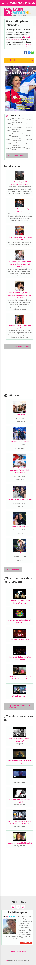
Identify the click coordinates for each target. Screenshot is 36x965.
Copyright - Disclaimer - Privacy (18, 951)
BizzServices (27, 960)
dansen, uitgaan (10, 39)
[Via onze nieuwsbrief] (13, 907)
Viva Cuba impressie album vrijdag (20, 526)
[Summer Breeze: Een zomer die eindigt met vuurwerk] (19, 203)
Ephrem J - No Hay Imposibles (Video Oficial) (20, 843)
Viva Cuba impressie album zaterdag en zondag (20, 499)
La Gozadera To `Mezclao (19, 553)
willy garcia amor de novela (19, 696)
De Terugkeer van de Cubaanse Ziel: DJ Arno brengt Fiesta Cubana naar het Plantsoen (20, 264)
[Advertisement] (18, 371)
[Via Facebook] (18, 907)
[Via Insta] (23, 907)
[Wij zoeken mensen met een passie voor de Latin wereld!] (19, 230)
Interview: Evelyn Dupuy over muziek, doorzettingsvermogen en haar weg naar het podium (19, 295)
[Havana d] (19, 175)
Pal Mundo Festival (20, 414)
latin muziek (26, 37)
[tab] (19, 60)
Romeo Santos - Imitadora (20, 780)
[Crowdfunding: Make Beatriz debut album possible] (19, 319)
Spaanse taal (19, 39)
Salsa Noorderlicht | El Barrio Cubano (19, 441)
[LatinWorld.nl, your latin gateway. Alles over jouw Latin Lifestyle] (7, 960)
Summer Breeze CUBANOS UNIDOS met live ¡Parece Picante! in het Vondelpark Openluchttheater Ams (20, 470)
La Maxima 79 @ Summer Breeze (20, 639)
